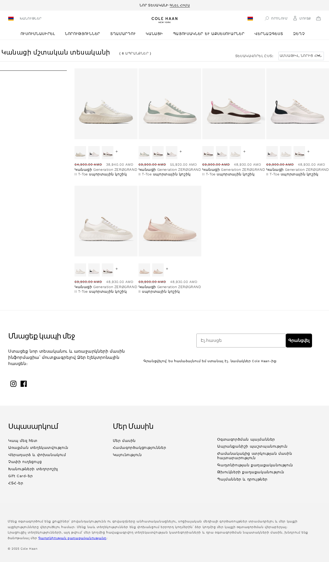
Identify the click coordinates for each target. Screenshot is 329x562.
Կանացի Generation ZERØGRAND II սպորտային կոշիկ (170, 289)
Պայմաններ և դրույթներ (242, 479)
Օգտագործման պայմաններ (246, 439)
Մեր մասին (124, 441)
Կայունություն (127, 455)
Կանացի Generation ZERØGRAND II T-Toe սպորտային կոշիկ (106, 171)
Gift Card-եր (20, 476)
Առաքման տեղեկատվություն (38, 447)
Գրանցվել (298, 340)
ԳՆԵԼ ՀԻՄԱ (180, 5)
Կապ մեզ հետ (23, 441)
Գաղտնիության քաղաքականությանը (72, 538)
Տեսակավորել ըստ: (254, 56)
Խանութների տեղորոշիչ (33, 469)
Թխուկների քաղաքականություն (250, 472)
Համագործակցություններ (139, 447)
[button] (39, 34)
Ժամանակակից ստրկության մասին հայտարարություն (254, 455)
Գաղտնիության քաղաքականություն (255, 465)
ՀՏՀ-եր (15, 483)
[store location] (11, 19)
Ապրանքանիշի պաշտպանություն (252, 446)
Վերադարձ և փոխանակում (37, 455)
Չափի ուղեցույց (25, 462)
